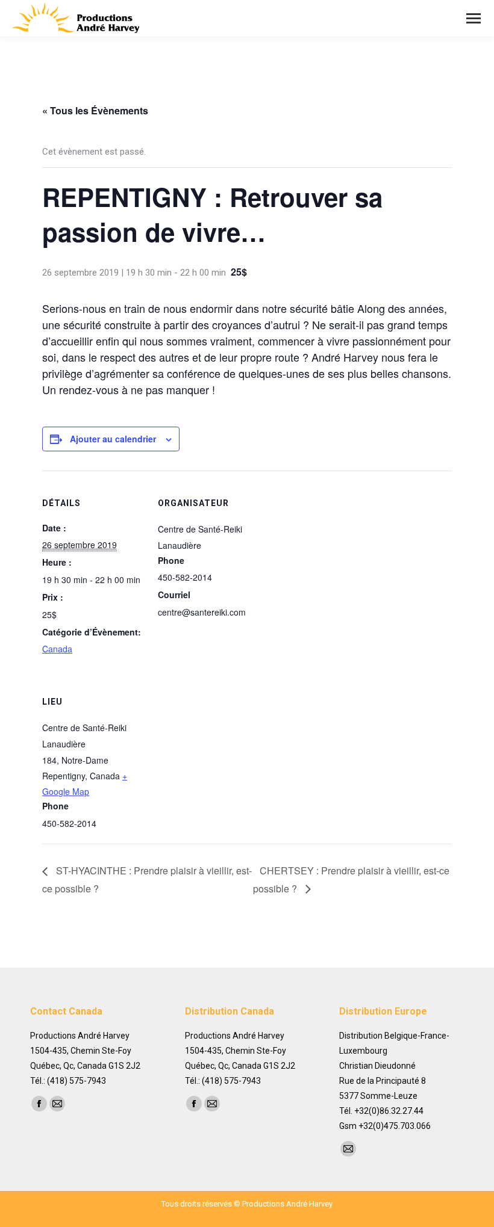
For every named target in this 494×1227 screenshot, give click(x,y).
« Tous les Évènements (95, 110)
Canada (57, 649)
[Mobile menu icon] (473, 18)
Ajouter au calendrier (113, 439)
